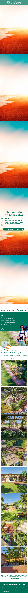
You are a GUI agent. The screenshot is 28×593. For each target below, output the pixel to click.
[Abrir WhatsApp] (3, 590)
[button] (13, 229)
